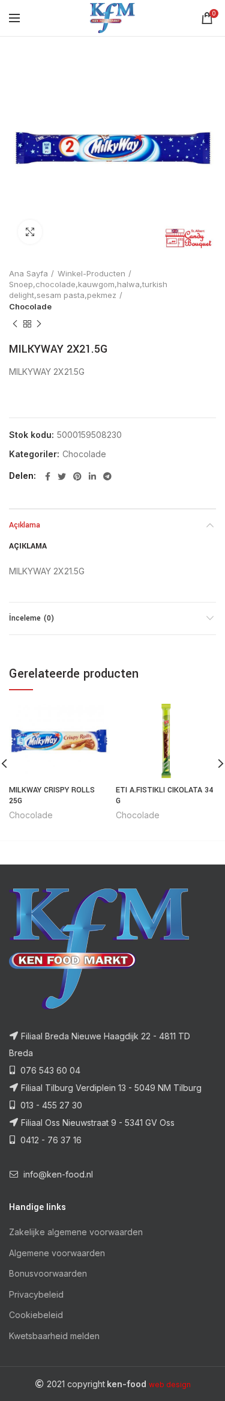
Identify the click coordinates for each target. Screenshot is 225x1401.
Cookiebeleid (36, 1315)
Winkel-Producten (91, 273)
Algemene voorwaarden (57, 1253)
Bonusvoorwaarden (48, 1273)
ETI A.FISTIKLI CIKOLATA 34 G (164, 795)
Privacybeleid (36, 1294)
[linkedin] (92, 476)
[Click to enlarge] (30, 232)
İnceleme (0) (31, 618)
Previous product (15, 324)
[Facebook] (47, 476)
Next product (39, 324)
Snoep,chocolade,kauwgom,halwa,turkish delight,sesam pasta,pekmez (88, 289)
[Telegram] (107, 476)
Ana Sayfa (28, 273)
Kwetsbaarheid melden (54, 1336)
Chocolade (30, 306)
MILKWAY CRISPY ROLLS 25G (52, 795)
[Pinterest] (77, 476)
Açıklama (24, 525)
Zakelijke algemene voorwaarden (76, 1232)
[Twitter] (62, 476)
